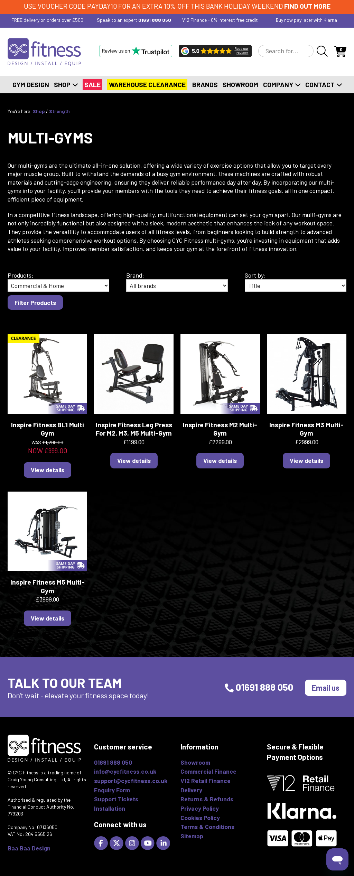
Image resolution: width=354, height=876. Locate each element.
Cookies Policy (200, 817)
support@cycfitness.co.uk (130, 780)
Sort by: (255, 275)
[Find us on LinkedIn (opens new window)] (164, 842)
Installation (109, 808)
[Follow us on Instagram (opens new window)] (133, 842)
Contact (320, 84)
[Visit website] (135, 51)
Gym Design (30, 84)
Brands (205, 84)
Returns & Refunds (206, 799)
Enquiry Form (112, 790)
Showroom (240, 84)
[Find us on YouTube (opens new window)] (148, 842)
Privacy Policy (199, 808)
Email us (325, 687)
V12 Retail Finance (205, 780)
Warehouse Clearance (147, 84)
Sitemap (191, 836)
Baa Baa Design (29, 848)
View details (47, 470)
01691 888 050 (154, 20)
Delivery (191, 790)
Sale (92, 84)
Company (279, 84)
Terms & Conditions (207, 826)
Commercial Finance (208, 771)
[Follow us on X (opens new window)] (117, 842)
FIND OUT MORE (307, 6)
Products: (21, 275)
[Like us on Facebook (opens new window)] (102, 842)
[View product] (47, 373)
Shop (63, 84)
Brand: (135, 275)
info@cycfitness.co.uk (125, 771)
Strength (59, 111)
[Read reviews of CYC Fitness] (215, 51)
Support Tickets (116, 799)
